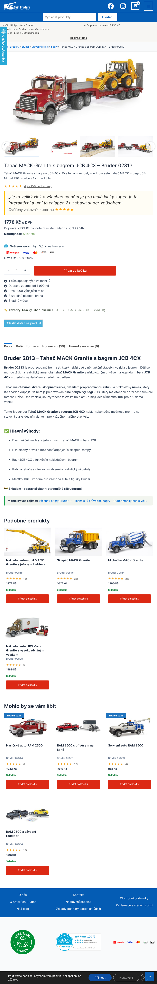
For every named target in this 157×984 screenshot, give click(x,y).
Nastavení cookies (78, 902)
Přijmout (100, 977)
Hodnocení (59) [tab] (53, 346)
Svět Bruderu (11, 46)
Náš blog (23, 909)
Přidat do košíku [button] (27, 598)
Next (150, 146)
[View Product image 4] (135, 146)
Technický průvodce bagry (92, 500)
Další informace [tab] (27, 346)
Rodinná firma (78, 37)
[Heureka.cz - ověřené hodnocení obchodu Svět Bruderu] (78, 942)
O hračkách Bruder (23, 902)
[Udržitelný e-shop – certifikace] (22, 942)
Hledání (107, 17)
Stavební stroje (40, 46)
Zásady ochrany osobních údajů (78, 909)
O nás (23, 895)
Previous (6, 146)
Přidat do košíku (75, 270)
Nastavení (126, 977)
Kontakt (78, 895)
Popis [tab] (8, 346)
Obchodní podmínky (134, 898)
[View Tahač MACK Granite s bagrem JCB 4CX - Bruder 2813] (21, 146)
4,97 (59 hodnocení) (38, 186)
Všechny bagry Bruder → (55, 500)
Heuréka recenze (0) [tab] (84, 346)
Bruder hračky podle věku (130, 500)
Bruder (25, 46)
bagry (54, 46)
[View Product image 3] (97, 146)
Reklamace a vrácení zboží (134, 905)
